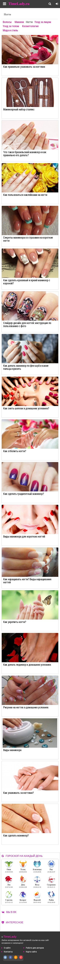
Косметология (30, 26)
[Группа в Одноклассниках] (16, 959)
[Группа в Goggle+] (21, 959)
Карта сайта (31, 951)
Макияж (19, 22)
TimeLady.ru (18, 4)
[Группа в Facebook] (10, 959)
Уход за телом (11, 26)
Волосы (7, 22)
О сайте (7, 947)
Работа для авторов (35, 947)
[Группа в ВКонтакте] (5, 959)
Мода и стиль (10, 30)
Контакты (8, 951)
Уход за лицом (42, 22)
